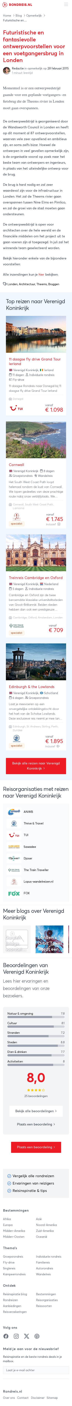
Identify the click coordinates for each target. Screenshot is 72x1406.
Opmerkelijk (34, 15)
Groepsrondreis (13, 1256)
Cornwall (16, 465)
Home (7, 15)
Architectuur (27, 284)
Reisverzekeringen (15, 1311)
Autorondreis (44, 1268)
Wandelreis (43, 1274)
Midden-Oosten (13, 1236)
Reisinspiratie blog (15, 1294)
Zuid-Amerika (45, 1230)
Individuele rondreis (48, 1256)
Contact (23, 1397)
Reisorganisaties (47, 1300)
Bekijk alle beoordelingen (35, 1111)
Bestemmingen (46, 1294)
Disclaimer (37, 1397)
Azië (39, 1219)
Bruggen (53, 284)
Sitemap (52, 1397)
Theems (41, 284)
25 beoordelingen (36, 1096)
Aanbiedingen (12, 1306)
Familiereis (43, 1262)
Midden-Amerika (14, 1230)
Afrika (7, 1219)
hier (41, 274)
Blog (19, 15)
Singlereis (9, 1268)
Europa (8, 1225)
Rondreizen (10, 1300)
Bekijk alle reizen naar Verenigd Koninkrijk (36, 766)
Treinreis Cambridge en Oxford (36, 578)
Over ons (9, 1397)
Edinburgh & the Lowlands (31, 687)
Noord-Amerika (46, 1225)
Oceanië (41, 1236)
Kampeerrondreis (14, 1274)
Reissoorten (44, 1306)
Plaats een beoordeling (35, 1124)
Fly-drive (9, 1262)
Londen (12, 284)
